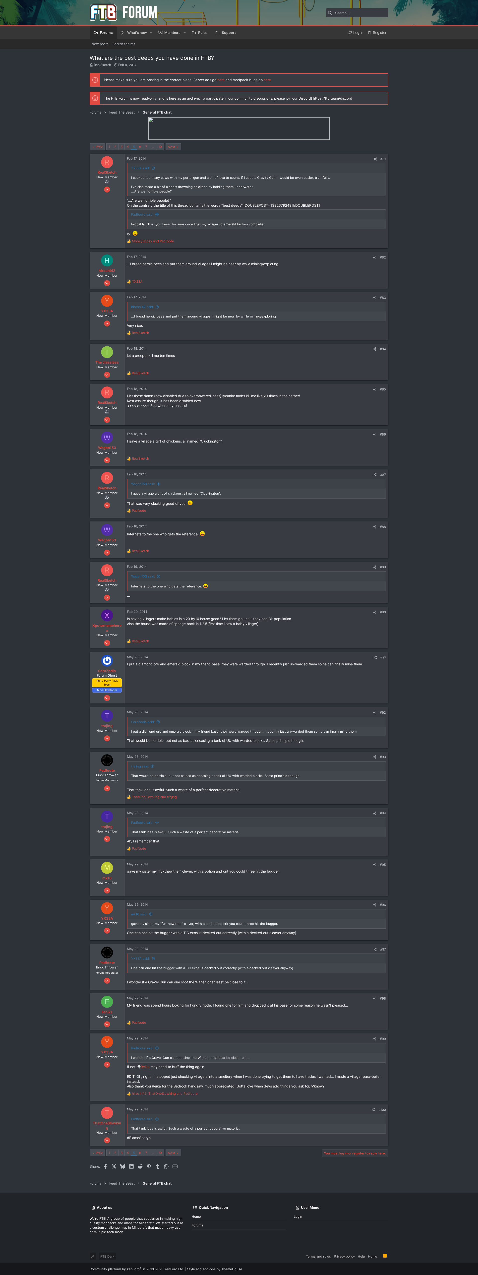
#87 (383, 475)
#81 (383, 159)
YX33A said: (140, 168)
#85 (383, 389)
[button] (150, 32)
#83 (383, 298)
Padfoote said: (142, 214)
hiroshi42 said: (142, 307)
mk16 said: (139, 914)
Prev (99, 147)
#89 (383, 567)
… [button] (152, 147)
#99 (383, 1039)
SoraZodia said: (143, 722)
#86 (383, 434)
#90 (383, 612)
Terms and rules (318, 1256)
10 (160, 147)
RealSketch (102, 65)
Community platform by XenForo (137, 1269)
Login (298, 1216)
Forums (197, 1225)
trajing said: (140, 766)
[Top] (380, 1256)
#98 (383, 998)
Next (171, 147)
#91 (383, 657)
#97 (383, 949)
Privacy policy (344, 1256)
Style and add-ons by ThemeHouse (214, 1269)
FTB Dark (107, 1256)
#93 (383, 757)
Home (196, 1216)
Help (361, 1256)
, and (165, 1093)
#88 (383, 527)
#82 (383, 257)
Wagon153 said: (143, 484)
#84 (383, 349)
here (221, 80)
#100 (382, 1110)
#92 (383, 712)
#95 (383, 865)
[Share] (375, 159)
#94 (383, 813)
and (153, 241)
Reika (145, 1067)
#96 (383, 905)
